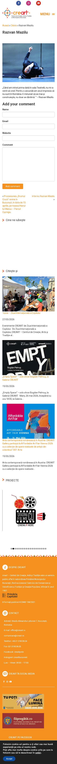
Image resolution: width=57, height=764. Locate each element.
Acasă (5, 25)
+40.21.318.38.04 (19, 641)
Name (5, 109)
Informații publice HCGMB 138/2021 (18, 602)
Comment (7, 145)
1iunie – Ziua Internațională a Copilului (21, 313)
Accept (9, 758)
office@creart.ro (17, 630)
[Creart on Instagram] (7, 681)
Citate (14, 25)
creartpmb (19, 652)
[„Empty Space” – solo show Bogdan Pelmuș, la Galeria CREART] (28, 357)
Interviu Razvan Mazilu (43, 196)
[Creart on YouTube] (10, 681)
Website (6, 133)
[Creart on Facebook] (3, 681)
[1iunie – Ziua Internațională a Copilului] (28, 293)
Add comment (13, 186)
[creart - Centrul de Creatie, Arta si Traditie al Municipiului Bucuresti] (16, 13)
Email (5, 121)
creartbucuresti (20, 657)
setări (38, 752)
